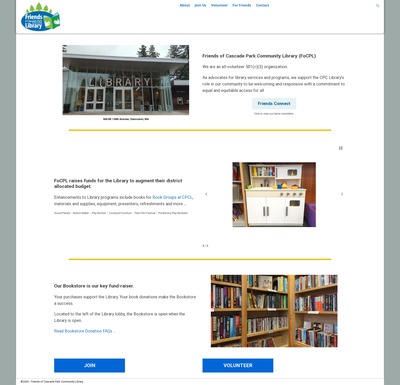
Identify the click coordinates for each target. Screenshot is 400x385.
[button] (206, 194)
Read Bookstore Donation (78, 331)
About (185, 5)
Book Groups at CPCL (172, 197)
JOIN (89, 365)
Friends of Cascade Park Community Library (57, 381)
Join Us (200, 5)
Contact (262, 5)
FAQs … (109, 331)
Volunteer (219, 5)
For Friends (241, 5)
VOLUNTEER (238, 365)
